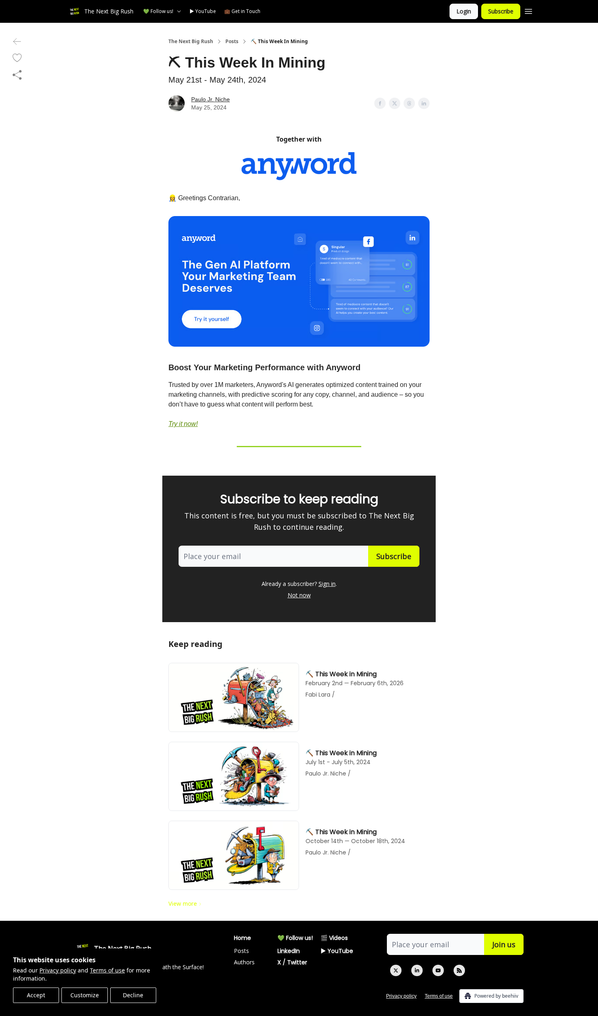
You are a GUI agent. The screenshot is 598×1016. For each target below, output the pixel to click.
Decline (133, 995)
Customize (84, 995)
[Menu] (528, 10)
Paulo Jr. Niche (210, 99)
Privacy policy (57, 970)
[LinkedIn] (417, 970)
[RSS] (459, 970)
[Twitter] (396, 970)
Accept (36, 995)
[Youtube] (438, 970)
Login (463, 11)
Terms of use (107, 970)
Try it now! (183, 423)
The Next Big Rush (190, 41)
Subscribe (500, 11)
